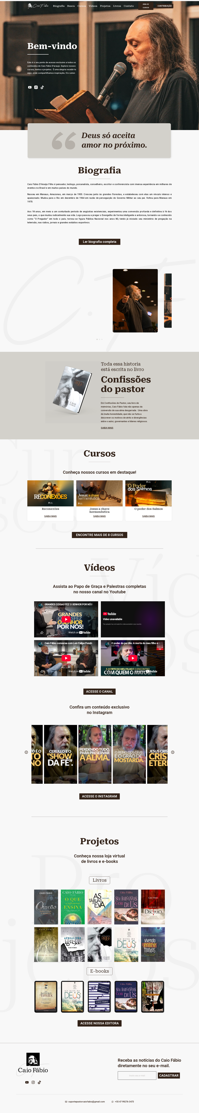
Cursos (81, 6)
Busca (71, 6)
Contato (129, 6)
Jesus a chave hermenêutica (99, 510)
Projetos (105, 6)
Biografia (59, 6)
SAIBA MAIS (107, 427)
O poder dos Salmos (148, 508)
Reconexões (50, 508)
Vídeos (93, 6)
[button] (97, 339)
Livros (117, 6)
